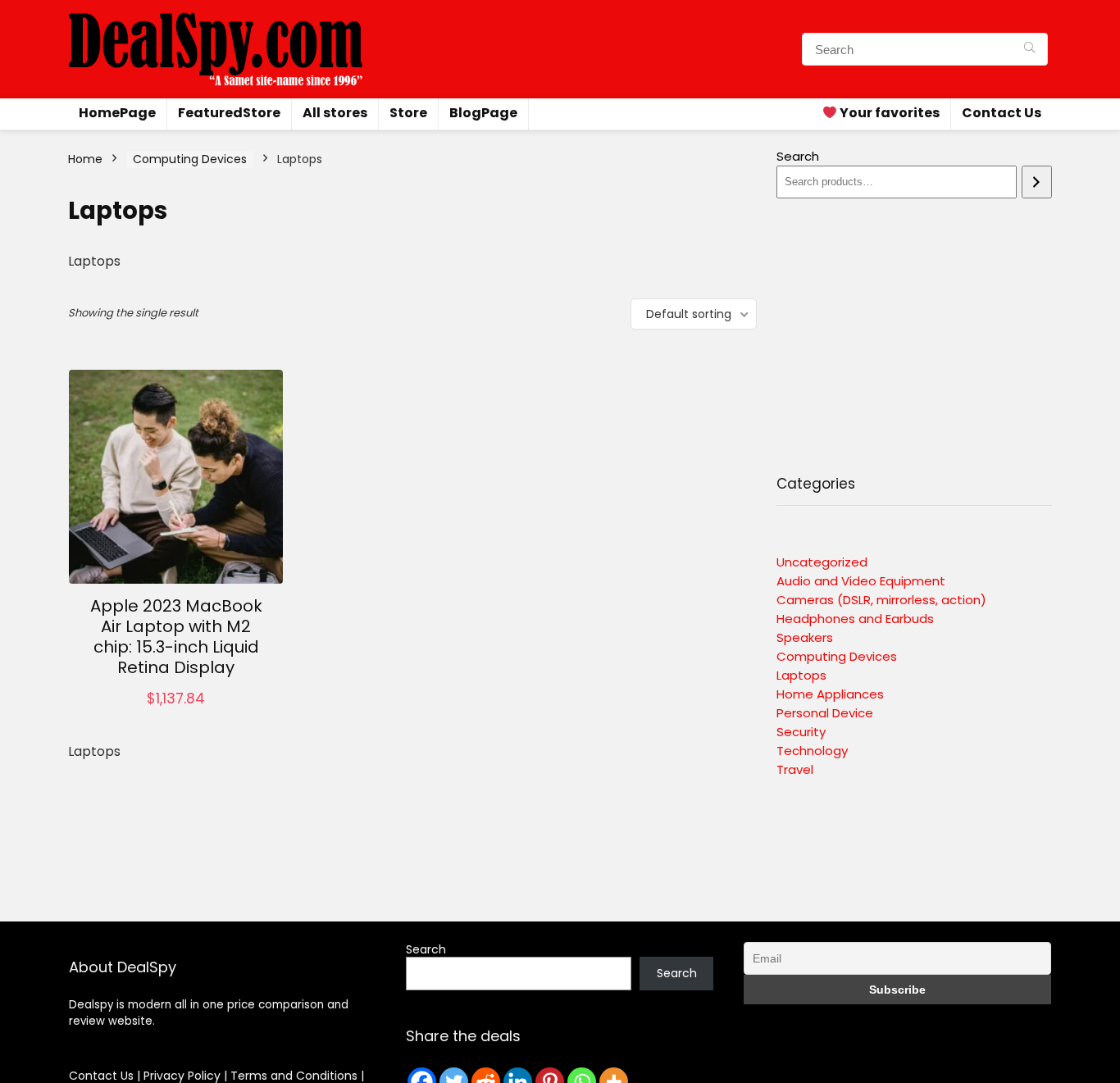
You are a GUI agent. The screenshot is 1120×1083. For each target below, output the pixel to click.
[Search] (1029, 49)
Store (408, 112)
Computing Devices (190, 159)
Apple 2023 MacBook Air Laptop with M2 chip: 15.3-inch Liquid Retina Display (176, 636)
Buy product (175, 716)
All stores (335, 112)
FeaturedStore (229, 112)
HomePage (117, 112)
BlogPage (483, 112)
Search (797, 156)
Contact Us (1001, 112)
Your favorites (888, 112)
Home (85, 159)
